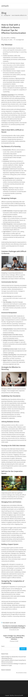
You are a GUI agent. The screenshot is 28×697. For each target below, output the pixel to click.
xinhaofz (5, 6)
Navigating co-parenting (7, 94)
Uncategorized (20, 39)
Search (2, 646)
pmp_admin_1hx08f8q (9, 37)
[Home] (1, 15)
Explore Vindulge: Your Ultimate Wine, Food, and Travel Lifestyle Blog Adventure (14, 637)
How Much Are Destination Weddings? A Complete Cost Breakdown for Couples (14, 626)
